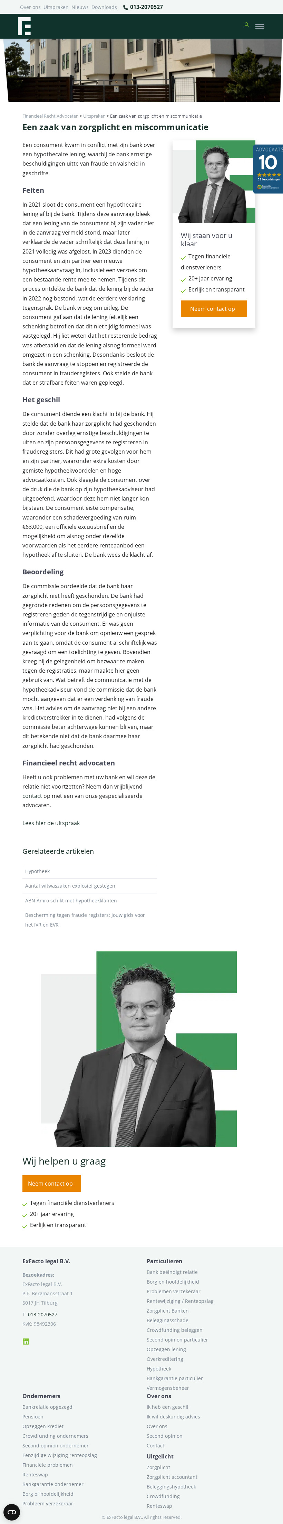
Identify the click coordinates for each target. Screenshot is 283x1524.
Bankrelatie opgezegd (47, 1407)
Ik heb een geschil (167, 1407)
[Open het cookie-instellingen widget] (11, 1512)
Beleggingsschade (167, 1320)
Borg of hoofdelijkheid (48, 1494)
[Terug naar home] (24, 26)
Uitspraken (56, 7)
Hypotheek (37, 871)
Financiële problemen (47, 1465)
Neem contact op (212, 309)
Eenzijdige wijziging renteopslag (59, 1455)
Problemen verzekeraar (174, 1291)
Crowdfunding (163, 1496)
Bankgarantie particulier (175, 1378)
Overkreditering (165, 1359)
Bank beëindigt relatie (172, 1272)
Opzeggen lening (166, 1349)
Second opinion (165, 1436)
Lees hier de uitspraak (51, 823)
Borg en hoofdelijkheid (173, 1281)
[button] (247, 26)
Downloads (104, 7)
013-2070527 (146, 7)
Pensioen (32, 1416)
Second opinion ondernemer (55, 1445)
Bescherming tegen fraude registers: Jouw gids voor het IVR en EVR (85, 920)
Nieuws (80, 7)
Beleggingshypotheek (171, 1486)
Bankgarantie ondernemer (53, 1484)
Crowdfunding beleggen (175, 1330)
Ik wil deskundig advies (173, 1416)
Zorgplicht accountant (172, 1477)
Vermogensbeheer (168, 1388)
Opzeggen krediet (43, 1426)
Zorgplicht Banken (168, 1310)
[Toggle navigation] (260, 26)
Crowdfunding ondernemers (55, 1436)
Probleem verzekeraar (47, 1503)
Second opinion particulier (177, 1339)
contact (32, 796)
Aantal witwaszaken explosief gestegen (70, 885)
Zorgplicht (158, 1467)
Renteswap (35, 1474)
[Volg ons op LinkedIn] (25, 1340)
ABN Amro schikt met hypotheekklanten (71, 900)
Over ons (30, 7)
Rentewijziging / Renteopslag (180, 1301)
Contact (155, 1445)
